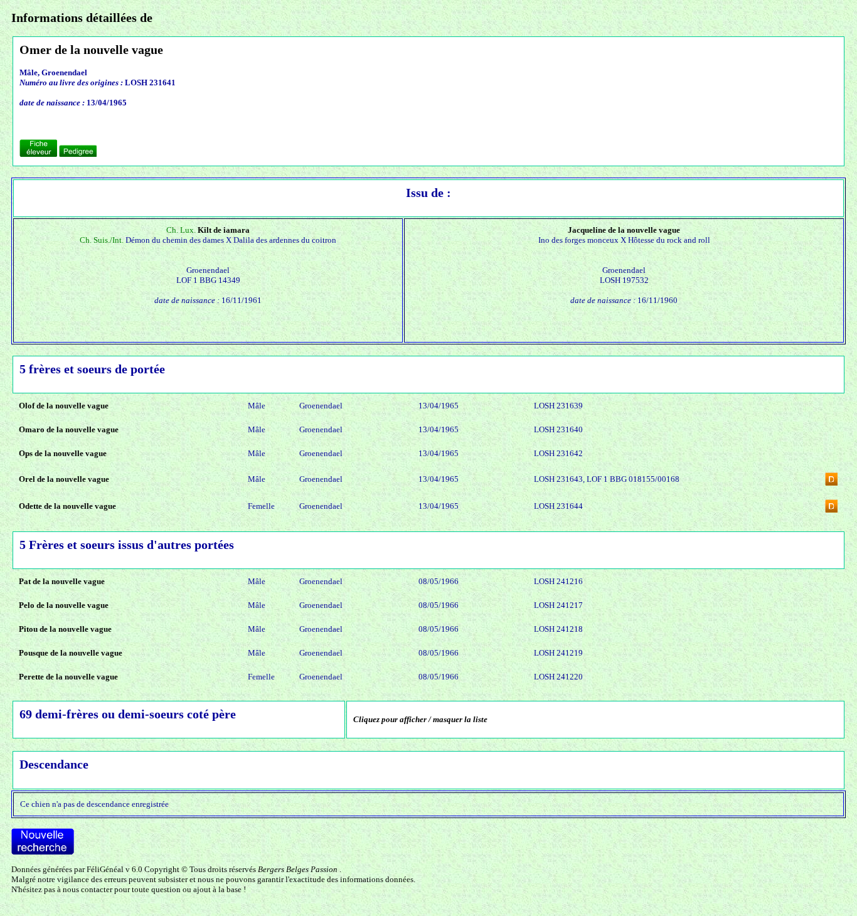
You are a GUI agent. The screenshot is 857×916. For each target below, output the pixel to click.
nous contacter (87, 889)
